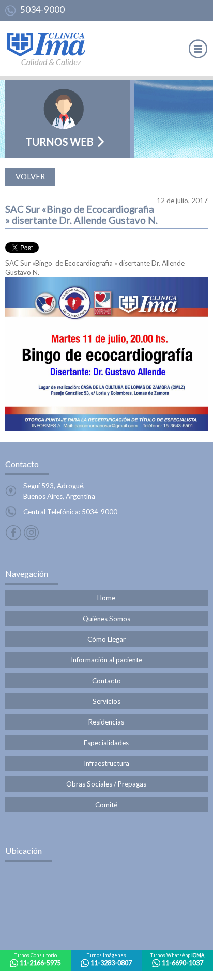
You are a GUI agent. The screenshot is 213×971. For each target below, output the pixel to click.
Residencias (106, 722)
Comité (106, 804)
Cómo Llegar (106, 639)
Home (106, 598)
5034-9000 (42, 9)
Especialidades (106, 742)
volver (30, 176)
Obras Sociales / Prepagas (106, 784)
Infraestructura (106, 763)
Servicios (106, 701)
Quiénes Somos (106, 618)
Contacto (106, 680)
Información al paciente (106, 660)
